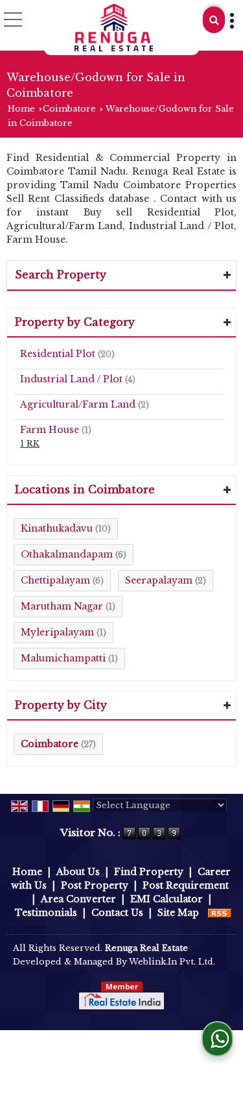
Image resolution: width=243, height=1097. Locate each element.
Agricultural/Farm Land (77, 404)
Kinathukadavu (57, 528)
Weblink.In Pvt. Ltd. (172, 962)
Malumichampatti (63, 658)
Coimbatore (69, 109)
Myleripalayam (57, 632)
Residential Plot (57, 354)
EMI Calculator (166, 899)
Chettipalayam (55, 580)
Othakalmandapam (67, 554)
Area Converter (78, 899)
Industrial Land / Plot (71, 379)
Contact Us (117, 912)
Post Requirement (186, 885)
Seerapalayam (158, 580)
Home (21, 109)
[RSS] (219, 912)
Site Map (178, 912)
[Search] (214, 19)
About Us (78, 872)
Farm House (49, 430)
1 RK (30, 444)
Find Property (148, 872)
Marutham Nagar (62, 606)
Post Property (94, 885)
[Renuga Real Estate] (114, 27)
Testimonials (46, 912)
